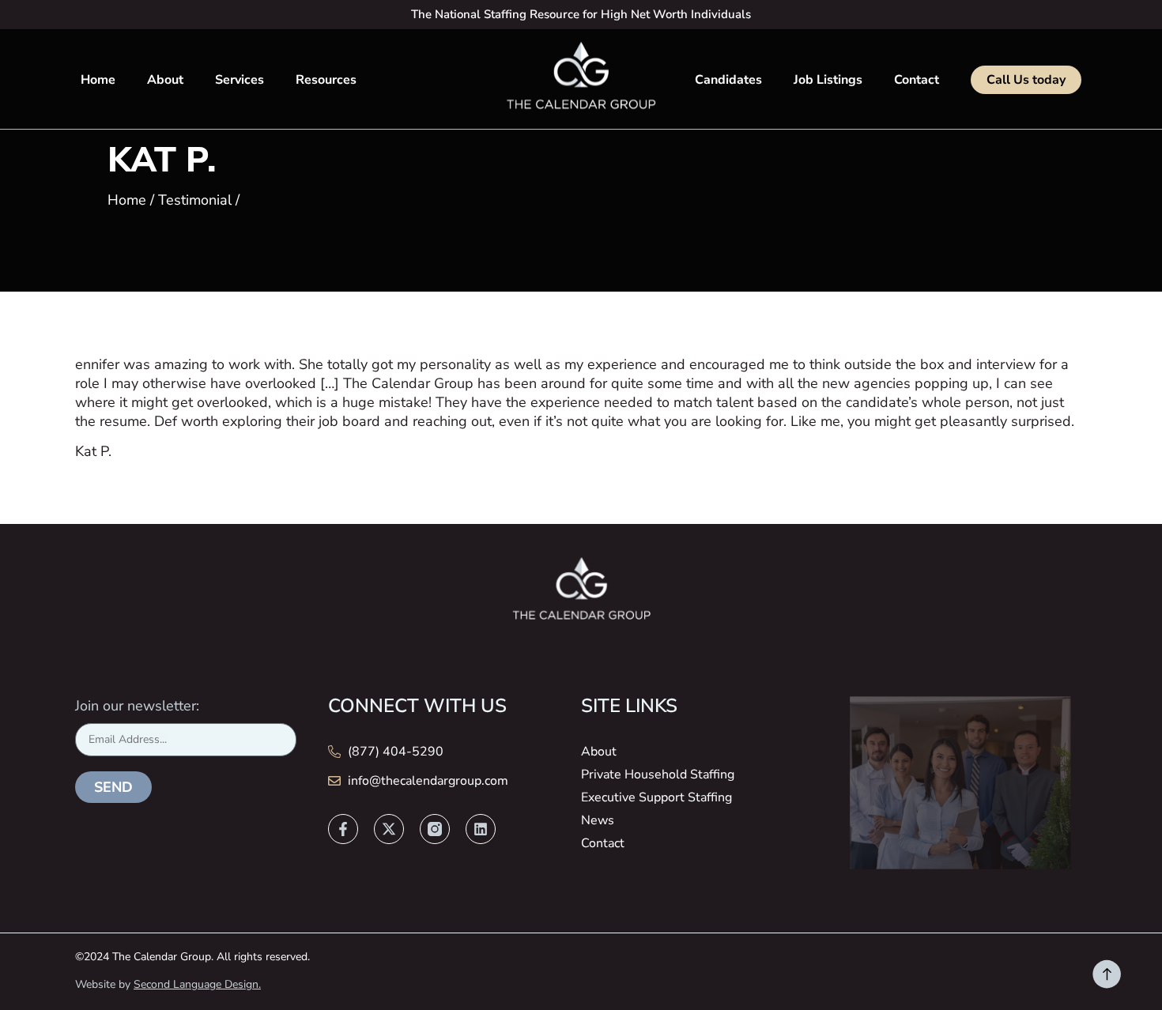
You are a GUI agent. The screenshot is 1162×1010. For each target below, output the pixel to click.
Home (98, 80)
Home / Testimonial (170, 199)
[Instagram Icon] (435, 829)
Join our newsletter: (137, 705)
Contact (916, 80)
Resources (326, 80)
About (165, 80)
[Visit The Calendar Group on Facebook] (343, 829)
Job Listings (828, 80)
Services (239, 80)
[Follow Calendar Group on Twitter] (389, 829)
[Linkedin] (481, 829)
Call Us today (1026, 80)
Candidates (728, 80)
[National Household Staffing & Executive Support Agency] (581, 78)
